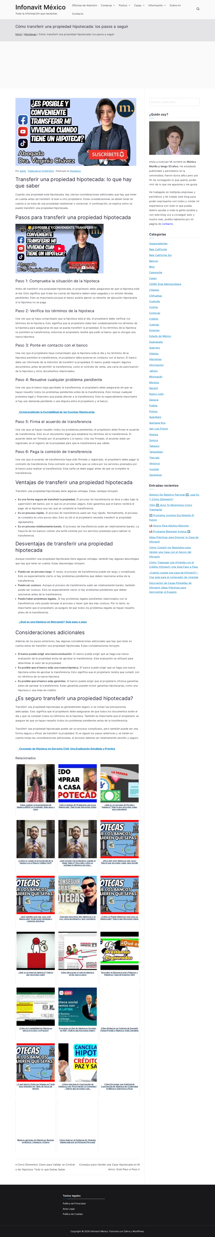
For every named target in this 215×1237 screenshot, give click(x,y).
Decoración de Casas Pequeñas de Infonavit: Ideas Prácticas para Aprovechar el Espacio (170, 587)
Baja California (158, 249)
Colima (153, 307)
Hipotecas (75, 171)
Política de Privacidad (74, 1203)
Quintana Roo (157, 422)
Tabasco (154, 445)
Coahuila (154, 301)
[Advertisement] (107, 65)
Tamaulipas (156, 451)
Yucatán (154, 469)
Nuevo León (156, 393)
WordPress (138, 1231)
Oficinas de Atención (84, 5)
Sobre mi (175, 5)
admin (23, 171)
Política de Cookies (73, 1214)
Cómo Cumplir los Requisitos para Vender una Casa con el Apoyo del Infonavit (170, 552)
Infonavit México (40, 7)
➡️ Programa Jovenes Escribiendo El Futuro (171, 517)
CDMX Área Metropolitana (165, 284)
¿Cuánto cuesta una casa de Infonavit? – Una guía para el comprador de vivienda (173, 575)
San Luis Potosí (158, 428)
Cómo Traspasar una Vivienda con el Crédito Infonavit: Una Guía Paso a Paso (173, 565)
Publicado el (41, 171)
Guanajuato (156, 341)
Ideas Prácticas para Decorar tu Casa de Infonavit (173, 539)
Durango (154, 330)
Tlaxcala (154, 457)
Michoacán (155, 376)
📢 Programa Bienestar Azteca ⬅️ (169, 531)
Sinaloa (153, 434)
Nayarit (153, 388)
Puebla (153, 405)
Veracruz (154, 463)
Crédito (153, 318)
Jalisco (153, 370)
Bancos (153, 260)
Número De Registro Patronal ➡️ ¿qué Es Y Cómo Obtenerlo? (174, 497)
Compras (106, 5)
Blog (152, 266)
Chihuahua (155, 295)
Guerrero (154, 347)
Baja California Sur (160, 255)
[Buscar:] (174, 102)
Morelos (154, 382)
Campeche (155, 272)
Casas (137, 5)
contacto (167, 223)
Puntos (123, 5)
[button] (113, 5)
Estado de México (160, 336)
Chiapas (154, 289)
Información (155, 5)
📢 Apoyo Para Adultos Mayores (169, 525)
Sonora (153, 440)
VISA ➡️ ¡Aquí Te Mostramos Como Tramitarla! (170, 507)
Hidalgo (154, 353)
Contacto (77, 13)
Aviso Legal (69, 1208)
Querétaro (155, 417)
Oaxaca (153, 399)
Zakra (127, 1231)
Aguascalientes (158, 243)
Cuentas (154, 324)
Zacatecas (155, 474)
